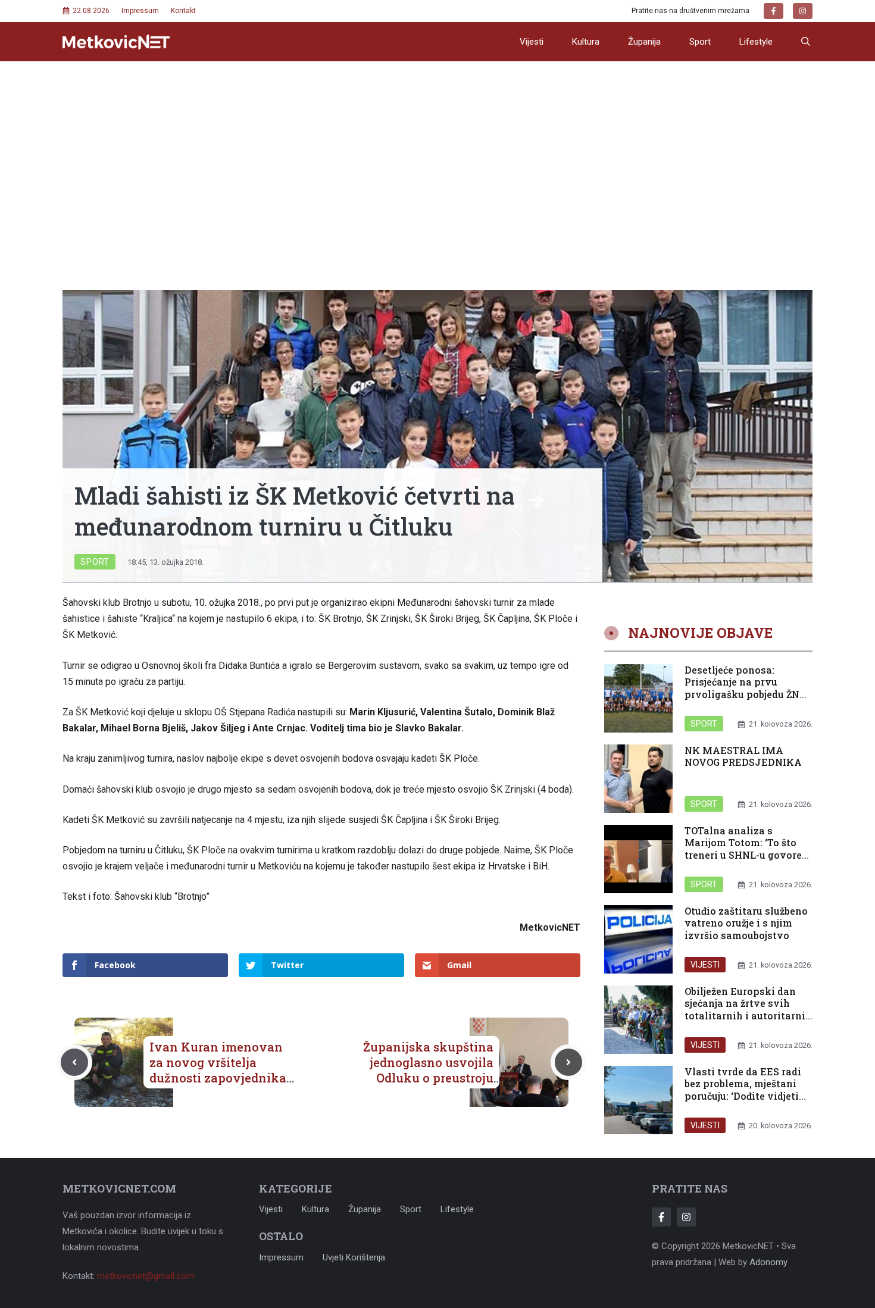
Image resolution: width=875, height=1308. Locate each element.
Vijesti (531, 41)
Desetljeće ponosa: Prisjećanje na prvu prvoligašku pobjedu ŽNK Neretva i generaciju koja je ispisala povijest (746, 694)
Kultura (585, 41)
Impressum (140, 11)
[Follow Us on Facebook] (661, 1216)
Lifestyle (756, 41)
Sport (700, 41)
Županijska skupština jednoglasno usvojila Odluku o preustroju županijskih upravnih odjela (427, 1077)
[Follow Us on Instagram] (686, 1216)
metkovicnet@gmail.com (145, 1276)
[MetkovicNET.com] (116, 42)
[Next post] (568, 1062)
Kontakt (183, 11)
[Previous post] (74, 1062)
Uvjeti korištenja (354, 1257)
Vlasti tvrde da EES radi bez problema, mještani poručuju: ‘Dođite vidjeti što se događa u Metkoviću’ (743, 1096)
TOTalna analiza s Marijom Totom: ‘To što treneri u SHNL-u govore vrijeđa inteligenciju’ (743, 849)
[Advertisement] (437, 150)
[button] (805, 42)
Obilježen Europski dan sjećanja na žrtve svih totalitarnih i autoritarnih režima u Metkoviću (748, 1009)
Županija (644, 41)
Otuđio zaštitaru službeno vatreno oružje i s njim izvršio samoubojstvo (746, 923)
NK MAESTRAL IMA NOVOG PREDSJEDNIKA (743, 756)
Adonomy (768, 1262)
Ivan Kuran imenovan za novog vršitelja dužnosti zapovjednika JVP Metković (217, 1070)
